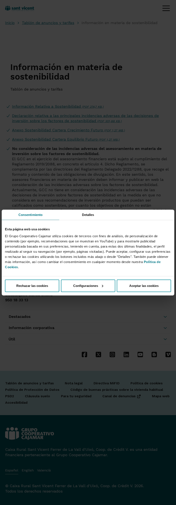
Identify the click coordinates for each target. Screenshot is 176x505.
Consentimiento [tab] (30, 215)
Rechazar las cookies (32, 285)
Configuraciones (85, 285)
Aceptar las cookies (144, 285)
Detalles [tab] (88, 215)
